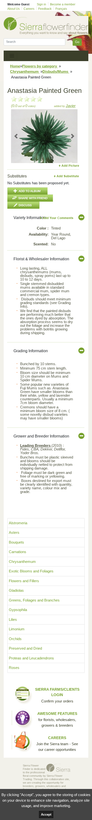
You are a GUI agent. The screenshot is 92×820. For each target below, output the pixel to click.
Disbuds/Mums (55, 71)
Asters (14, 532)
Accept (46, 814)
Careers (29, 9)
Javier (71, 106)
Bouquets (16, 542)
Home (15, 66)
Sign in (41, 4)
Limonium (17, 629)
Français (61, 9)
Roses (14, 668)
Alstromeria (18, 523)
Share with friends (30, 198)
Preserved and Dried (25, 648)
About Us (13, 9)
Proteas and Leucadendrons (31, 658)
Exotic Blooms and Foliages (31, 571)
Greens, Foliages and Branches (34, 600)
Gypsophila (18, 610)
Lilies (13, 619)
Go (77, 42)
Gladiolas (16, 590)
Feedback (45, 9)
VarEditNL (56, 217)
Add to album (27, 191)
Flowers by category (40, 66)
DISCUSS (23, 205)
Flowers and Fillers (24, 581)
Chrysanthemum (24, 71)
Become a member (62, 4)
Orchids (15, 639)
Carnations (17, 552)
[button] (16, 136)
